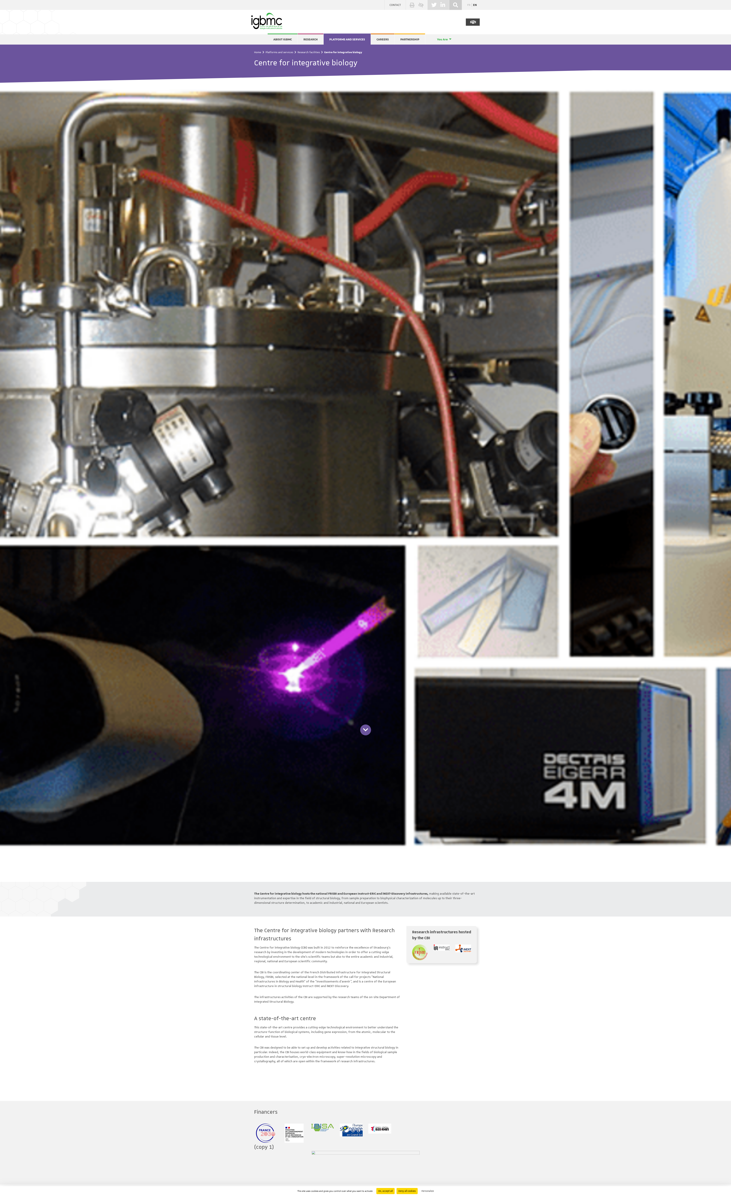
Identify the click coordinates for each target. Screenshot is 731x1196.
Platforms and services (347, 39)
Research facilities (309, 52)
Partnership (409, 39)
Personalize (427, 1191)
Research (310, 39)
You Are (442, 39)
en (475, 5)
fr (469, 5)
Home (257, 52)
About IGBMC (282, 39)
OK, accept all (385, 1191)
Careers (383, 39)
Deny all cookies (407, 1191)
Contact (395, 5)
